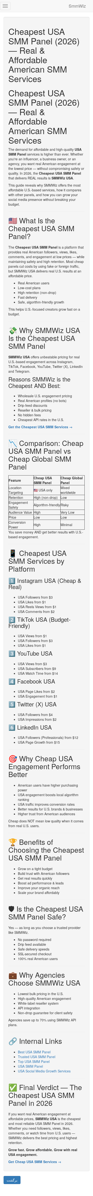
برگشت (12, 1180)
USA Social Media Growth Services (44, 1071)
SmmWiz (77, 6)
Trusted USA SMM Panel (36, 1056)
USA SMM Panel (30, 1066)
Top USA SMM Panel (34, 1061)
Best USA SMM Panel (34, 1052)
